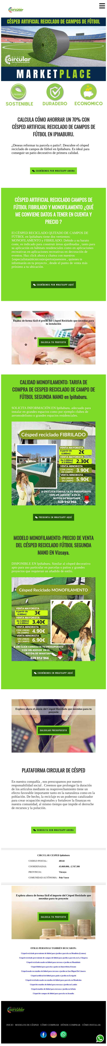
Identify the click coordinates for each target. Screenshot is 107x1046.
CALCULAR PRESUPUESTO (53, 730)
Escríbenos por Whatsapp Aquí (55, 284)
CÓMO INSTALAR (91, 1025)
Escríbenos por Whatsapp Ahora (55, 170)
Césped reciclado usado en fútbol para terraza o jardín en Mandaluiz (53, 962)
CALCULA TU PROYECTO (53, 342)
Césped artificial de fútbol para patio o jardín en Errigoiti (53, 976)
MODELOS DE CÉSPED (27, 1025)
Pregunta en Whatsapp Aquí (55, 517)
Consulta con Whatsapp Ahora (55, 830)
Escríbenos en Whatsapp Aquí (55, 673)
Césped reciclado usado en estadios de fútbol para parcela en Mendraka (53, 980)
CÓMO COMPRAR (49, 1025)
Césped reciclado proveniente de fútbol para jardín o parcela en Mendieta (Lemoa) (53, 953)
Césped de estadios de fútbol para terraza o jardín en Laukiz (53, 984)
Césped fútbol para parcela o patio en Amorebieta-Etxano (53, 967)
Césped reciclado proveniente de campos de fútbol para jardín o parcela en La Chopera (53, 958)
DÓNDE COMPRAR (70, 1025)
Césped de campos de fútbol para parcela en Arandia (53, 993)
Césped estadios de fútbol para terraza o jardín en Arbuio (53, 989)
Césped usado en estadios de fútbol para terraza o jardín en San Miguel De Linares (53, 971)
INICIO (9, 1025)
